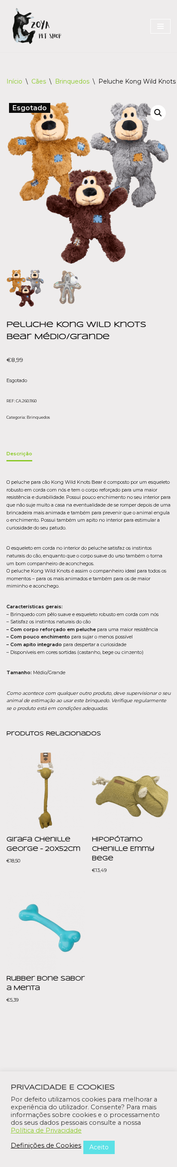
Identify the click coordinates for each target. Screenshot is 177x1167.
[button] (158, 113)
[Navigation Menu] (160, 26)
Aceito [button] (99, 1147)
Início (14, 81)
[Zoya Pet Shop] (36, 26)
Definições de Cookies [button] (46, 1145)
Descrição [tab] (19, 454)
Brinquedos (72, 81)
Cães (38, 81)
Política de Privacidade (46, 1130)
